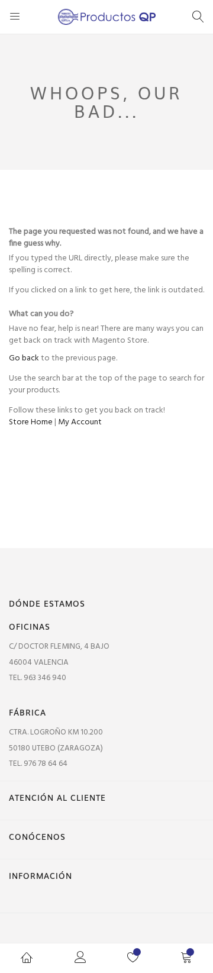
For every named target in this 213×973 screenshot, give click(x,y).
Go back (24, 358)
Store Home (31, 422)
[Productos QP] (107, 17)
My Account (80, 422)
